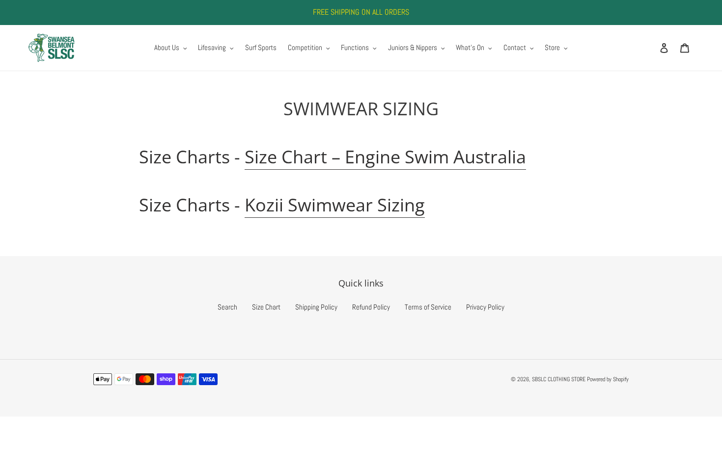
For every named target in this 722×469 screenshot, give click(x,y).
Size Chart (266, 307)
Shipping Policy (316, 307)
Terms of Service (428, 307)
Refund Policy (371, 307)
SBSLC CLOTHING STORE (558, 379)
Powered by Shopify (608, 379)
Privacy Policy (485, 307)
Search (227, 307)
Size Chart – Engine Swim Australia (385, 157)
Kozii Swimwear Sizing (335, 205)
